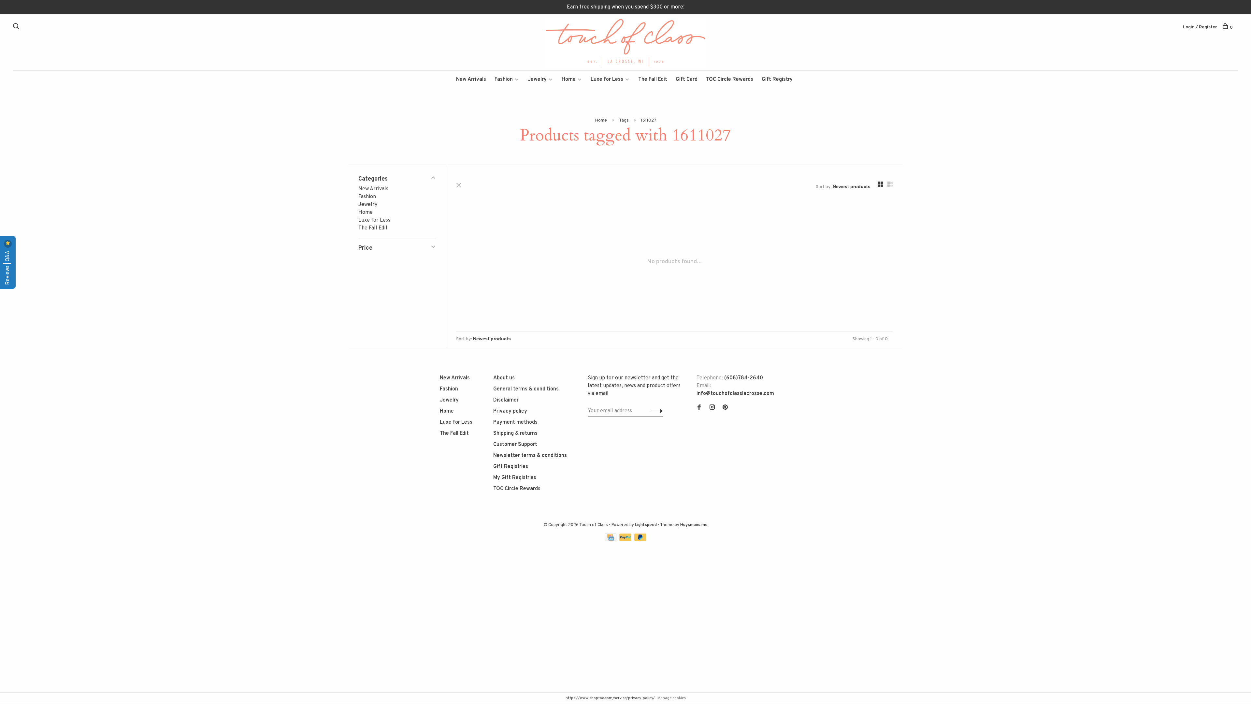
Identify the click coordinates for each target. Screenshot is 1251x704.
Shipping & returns (515, 433)
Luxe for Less (607, 79)
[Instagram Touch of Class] (712, 408)
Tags (624, 120)
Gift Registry (777, 79)
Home (569, 79)
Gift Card (686, 79)
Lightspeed (646, 525)
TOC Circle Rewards (729, 79)
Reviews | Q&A (8, 267)
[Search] (17, 27)
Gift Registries (510, 466)
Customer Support (515, 444)
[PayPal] (626, 539)
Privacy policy (510, 411)
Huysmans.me (694, 525)
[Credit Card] (611, 539)
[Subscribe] (655, 411)
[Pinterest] (725, 408)
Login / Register (1200, 27)
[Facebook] (699, 408)
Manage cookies (671, 698)
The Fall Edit (652, 79)
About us (504, 378)
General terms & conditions (526, 389)
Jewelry (537, 79)
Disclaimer (506, 400)
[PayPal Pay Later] (640, 539)
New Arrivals (471, 79)
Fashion (504, 79)
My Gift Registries (514, 478)
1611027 (648, 120)
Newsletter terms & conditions (530, 455)
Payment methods (515, 422)
